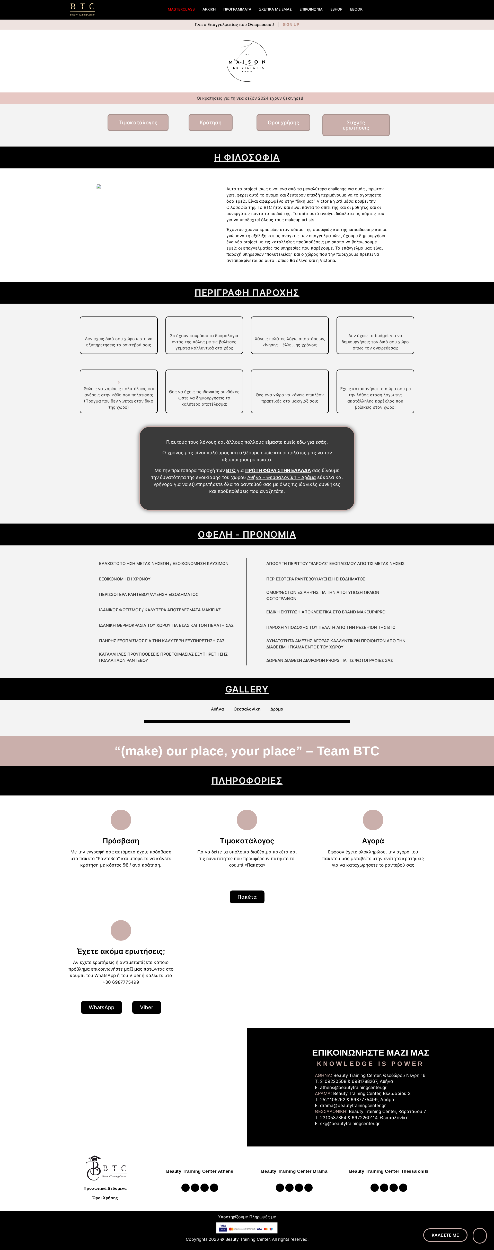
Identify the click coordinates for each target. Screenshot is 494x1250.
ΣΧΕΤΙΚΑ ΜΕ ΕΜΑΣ (275, 9)
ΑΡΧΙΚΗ (209, 9)
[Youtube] (195, 1188)
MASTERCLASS (181, 9)
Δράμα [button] (276, 709)
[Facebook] (204, 1188)
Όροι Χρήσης (105, 1198)
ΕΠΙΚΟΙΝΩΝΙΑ (311, 9)
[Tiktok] (214, 1188)
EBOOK (356, 9)
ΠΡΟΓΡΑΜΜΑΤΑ (237, 9)
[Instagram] (185, 1188)
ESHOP (336, 9)
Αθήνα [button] (217, 709)
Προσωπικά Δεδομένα (105, 1188)
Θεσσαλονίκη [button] (247, 709)
